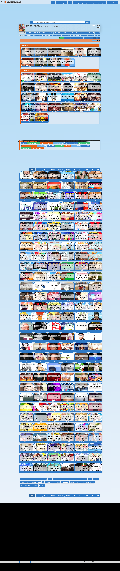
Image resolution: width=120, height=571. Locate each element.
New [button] (54, 169)
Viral (66, 2)
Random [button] (69, 169)
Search (53, 2)
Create (90, 2)
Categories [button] (96, 169)
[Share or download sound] (93, 40)
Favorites (96, 2)
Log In (115, 2)
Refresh (68, 38)
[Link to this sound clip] (97, 40)
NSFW (87, 169)
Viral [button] (33, 169)
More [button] (104, 2)
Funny (58, 2)
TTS (81, 2)
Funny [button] (39, 169)
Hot (62, 2)
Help (101, 2)
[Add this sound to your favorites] (99, 40)
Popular (70, 2)
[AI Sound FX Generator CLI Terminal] (31, 562)
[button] (93, 25)
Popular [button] (47, 169)
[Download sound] (95, 40)
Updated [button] (61, 169)
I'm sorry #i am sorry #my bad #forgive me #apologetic (31, 40)
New (85, 2)
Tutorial (61, 37)
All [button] (81, 169)
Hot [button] (76, 169)
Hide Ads (109, 2)
